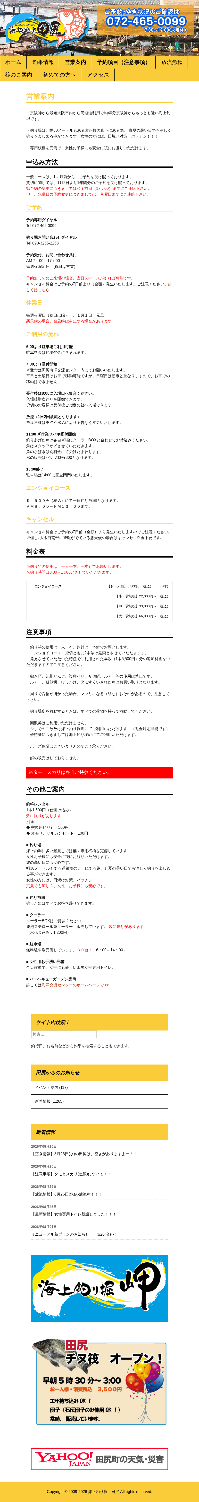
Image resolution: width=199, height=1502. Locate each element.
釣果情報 (43, 62)
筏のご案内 (18, 75)
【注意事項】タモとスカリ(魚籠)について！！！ (73, 1174)
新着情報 (42, 1101)
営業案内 (75, 62)
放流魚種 (172, 62)
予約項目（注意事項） (123, 62)
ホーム (13, 62)
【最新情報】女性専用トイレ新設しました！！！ (73, 1214)
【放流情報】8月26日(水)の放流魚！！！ (66, 1194)
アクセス (98, 75)
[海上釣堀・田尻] (47, 26)
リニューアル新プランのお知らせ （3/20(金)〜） (75, 1234)
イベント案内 (46, 1087)
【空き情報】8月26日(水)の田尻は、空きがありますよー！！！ (86, 1154)
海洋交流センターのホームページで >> (75, 985)
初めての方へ (59, 75)
